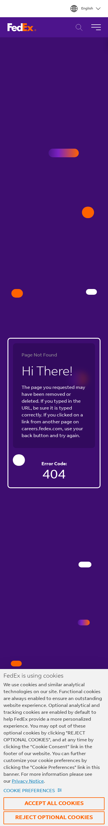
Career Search (77, 27)
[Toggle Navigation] (96, 27)
